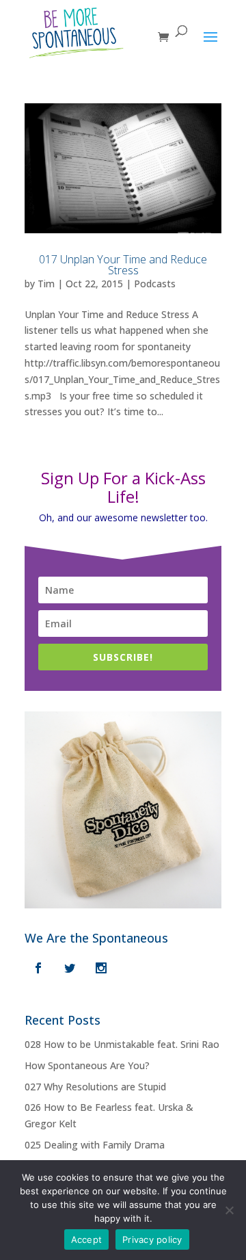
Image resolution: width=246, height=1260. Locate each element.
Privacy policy (152, 1239)
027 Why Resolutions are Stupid (95, 1086)
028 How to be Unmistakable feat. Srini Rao (122, 1044)
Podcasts (155, 283)
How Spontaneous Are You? (87, 1065)
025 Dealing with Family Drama (95, 1144)
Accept (86, 1239)
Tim (46, 283)
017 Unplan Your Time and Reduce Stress (123, 265)
